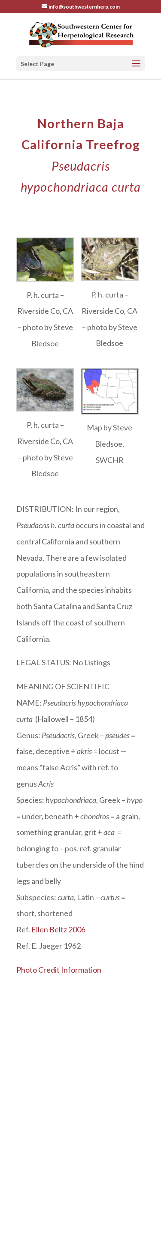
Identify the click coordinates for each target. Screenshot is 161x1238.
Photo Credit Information (58, 969)
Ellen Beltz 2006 (58, 929)
